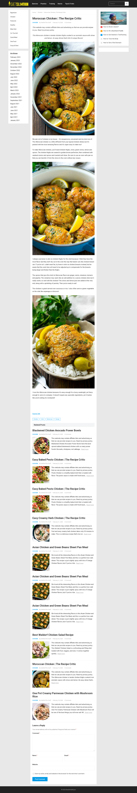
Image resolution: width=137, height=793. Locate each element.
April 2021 (14, 117)
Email (66, 755)
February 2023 (15, 57)
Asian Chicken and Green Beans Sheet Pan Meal (60, 547)
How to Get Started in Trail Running (114, 35)
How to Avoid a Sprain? (111, 27)
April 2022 (14, 87)
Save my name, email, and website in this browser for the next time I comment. (60, 773)
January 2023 (15, 60)
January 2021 (15, 120)
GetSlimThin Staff (46, 22)
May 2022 (13, 84)
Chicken (12, 17)
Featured (13, 21)
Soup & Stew (14, 45)
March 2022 (14, 90)
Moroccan (50, 419)
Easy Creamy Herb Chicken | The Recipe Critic (58, 518)
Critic (42, 419)
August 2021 (14, 104)
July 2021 (13, 107)
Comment (36, 733)
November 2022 (16, 67)
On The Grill (14, 33)
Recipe (57, 419)
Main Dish (13, 29)
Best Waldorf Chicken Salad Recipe (52, 634)
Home (34, 12)
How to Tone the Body (110, 39)
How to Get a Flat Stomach (112, 43)
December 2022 (16, 64)
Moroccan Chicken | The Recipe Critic (54, 664)
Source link (36, 414)
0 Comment (68, 22)
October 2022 (15, 70)
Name (34, 755)
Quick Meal (13, 37)
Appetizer (13, 12)
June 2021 (14, 110)
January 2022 (15, 94)
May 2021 (13, 114)
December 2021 (16, 97)
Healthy (12, 25)
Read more (84, 449)
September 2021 (16, 100)
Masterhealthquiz (71, 789)
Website (35, 764)
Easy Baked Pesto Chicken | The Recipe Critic (58, 459)
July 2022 (13, 77)
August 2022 (14, 74)
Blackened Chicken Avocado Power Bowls (56, 430)
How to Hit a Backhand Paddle (113, 31)
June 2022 (14, 80)
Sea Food (13, 41)
